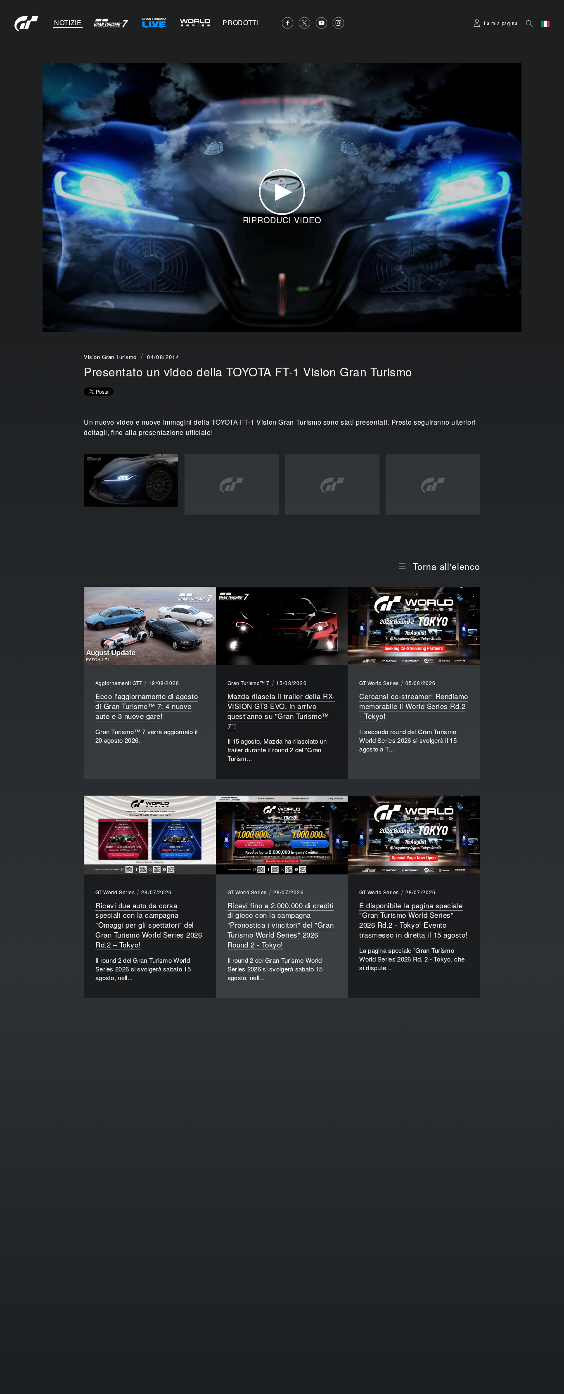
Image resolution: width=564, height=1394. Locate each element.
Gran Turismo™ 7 (248, 682)
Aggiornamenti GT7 (118, 682)
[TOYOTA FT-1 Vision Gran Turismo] (131, 481)
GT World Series (378, 682)
